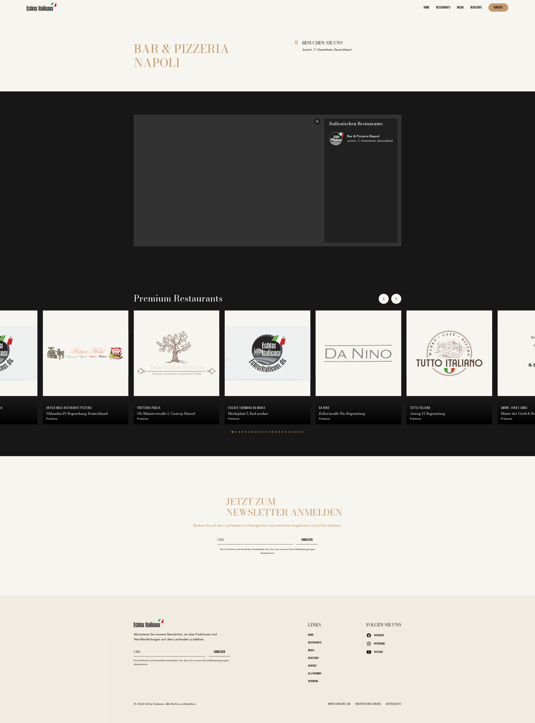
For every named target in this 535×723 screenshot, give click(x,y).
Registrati (313, 658)
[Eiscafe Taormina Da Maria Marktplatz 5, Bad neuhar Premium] (267, 353)
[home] (42, 8)
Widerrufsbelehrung (368, 704)
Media (311, 650)
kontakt (498, 7)
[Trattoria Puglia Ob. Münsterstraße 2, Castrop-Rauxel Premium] (176, 353)
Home (311, 635)
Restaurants (315, 642)
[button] (384, 299)
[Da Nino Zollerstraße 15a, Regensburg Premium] (358, 353)
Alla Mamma (314, 673)
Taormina (313, 681)
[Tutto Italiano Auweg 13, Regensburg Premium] (449, 353)
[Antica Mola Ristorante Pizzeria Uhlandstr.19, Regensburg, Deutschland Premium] (86, 353)
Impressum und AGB (339, 704)
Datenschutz (393, 704)
